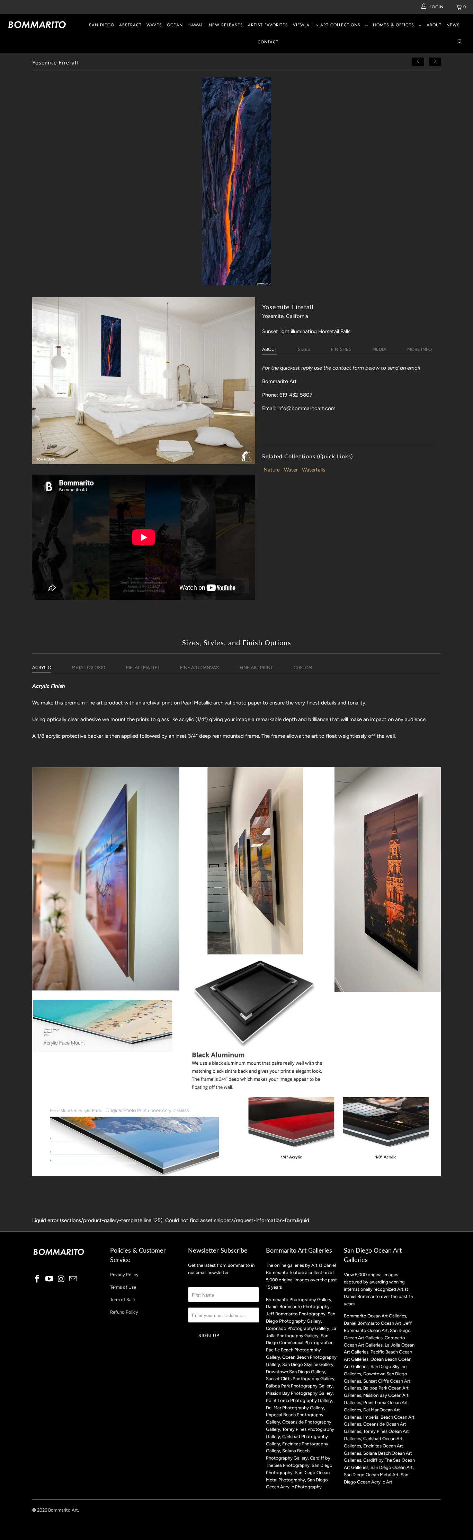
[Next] (435, 62)
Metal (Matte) (142, 667)
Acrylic (41, 667)
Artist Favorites (268, 25)
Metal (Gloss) (88, 667)
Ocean (175, 25)
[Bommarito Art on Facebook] (37, 1279)
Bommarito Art (63, 1510)
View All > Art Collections (326, 25)
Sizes (304, 349)
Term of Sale (122, 1299)
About (434, 25)
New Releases (226, 25)
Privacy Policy (124, 1274)
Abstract (130, 25)
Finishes (341, 349)
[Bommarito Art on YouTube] (49, 1279)
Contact (268, 42)
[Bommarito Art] (41, 24)
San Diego (101, 25)
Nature (272, 470)
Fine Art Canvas (199, 667)
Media (379, 349)
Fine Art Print (256, 667)
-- (366, 25)
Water (291, 470)
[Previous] (418, 62)
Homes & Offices (393, 25)
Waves (154, 25)
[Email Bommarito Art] (73, 1279)
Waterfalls (313, 470)
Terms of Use (123, 1287)
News (453, 25)
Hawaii (196, 25)
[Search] (460, 42)
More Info (419, 349)
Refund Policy (124, 1312)
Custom (303, 667)
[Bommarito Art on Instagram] (61, 1279)
